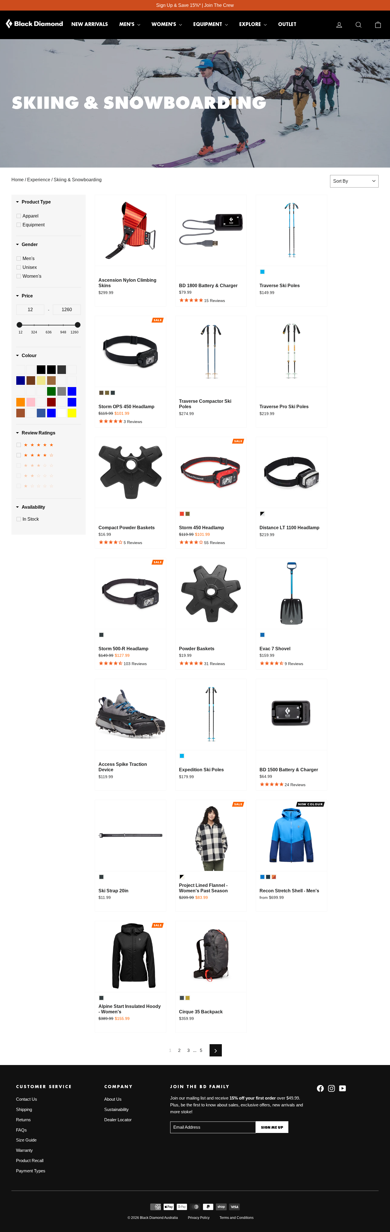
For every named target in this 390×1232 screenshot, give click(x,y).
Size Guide (26, 1140)
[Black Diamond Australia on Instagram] (331, 1088)
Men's (127, 24)
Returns (23, 1120)
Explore (250, 24)
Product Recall (29, 1160)
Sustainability (116, 1109)
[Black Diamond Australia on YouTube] (342, 1088)
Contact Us (26, 1099)
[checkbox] (49, 216)
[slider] (19, 325)
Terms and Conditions (237, 1218)
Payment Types (30, 1171)
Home (17, 179)
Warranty (24, 1150)
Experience (38, 179)
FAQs (21, 1130)
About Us (113, 1099)
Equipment (208, 24)
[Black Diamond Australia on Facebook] (320, 1088)
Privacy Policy (199, 1218)
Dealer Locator (118, 1120)
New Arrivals (89, 24)
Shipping (24, 1109)
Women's (165, 24)
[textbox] (30, 310)
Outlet (287, 24)
